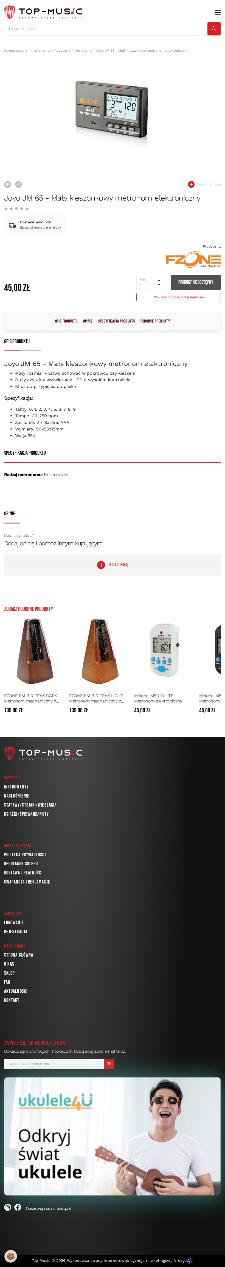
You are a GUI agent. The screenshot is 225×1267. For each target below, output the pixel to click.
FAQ (7, 982)
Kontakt (12, 1000)
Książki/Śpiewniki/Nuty (26, 814)
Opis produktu (66, 321)
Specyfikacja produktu (116, 321)
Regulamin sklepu (21, 864)
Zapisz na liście (208, 184)
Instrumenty (40, 50)
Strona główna (15, 50)
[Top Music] (43, 12)
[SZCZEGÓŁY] (61, 711)
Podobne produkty (155, 321)
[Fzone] (193, 259)
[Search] (214, 28)
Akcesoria (62, 50)
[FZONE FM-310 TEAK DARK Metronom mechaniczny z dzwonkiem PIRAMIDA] (35, 651)
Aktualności (15, 991)
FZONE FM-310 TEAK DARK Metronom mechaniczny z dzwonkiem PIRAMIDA (30, 698)
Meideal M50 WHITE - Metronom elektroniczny (158, 698)
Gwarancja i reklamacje (27, 882)
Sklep (9, 973)
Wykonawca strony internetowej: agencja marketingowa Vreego (127, 1260)
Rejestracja (15, 932)
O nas (9, 964)
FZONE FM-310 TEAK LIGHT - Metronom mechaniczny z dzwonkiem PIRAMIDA (97, 698)
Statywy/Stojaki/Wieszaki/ (30, 805)
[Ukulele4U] (112, 1136)
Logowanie (14, 923)
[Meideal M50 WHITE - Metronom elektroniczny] (165, 651)
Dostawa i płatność (22, 873)
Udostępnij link (18, 184)
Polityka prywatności (25, 855)
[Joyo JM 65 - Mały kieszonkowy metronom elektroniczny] (112, 109)
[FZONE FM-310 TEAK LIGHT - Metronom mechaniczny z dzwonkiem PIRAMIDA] (100, 651)
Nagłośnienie (16, 796)
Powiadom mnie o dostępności (179, 297)
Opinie (88, 321)
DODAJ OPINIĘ (118, 565)
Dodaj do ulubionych (7, 184)
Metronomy (83, 50)
